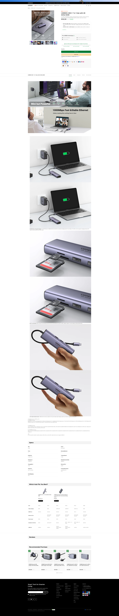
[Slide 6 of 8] (47, 43)
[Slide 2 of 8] (31, 43)
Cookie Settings (40, 609)
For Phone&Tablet (59, 595)
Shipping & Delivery (77, 592)
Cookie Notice (76, 597)
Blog (74, 600)
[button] (79, 56)
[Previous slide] (29, 25)
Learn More (64, 29)
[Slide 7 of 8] (51, 43)
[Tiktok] (33, 599)
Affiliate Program (67, 588)
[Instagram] (31, 599)
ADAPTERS (58, 592)
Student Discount (68, 590)
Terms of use (76, 589)
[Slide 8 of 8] (55, 43)
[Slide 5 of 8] (43, 43)
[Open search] (86, 5)
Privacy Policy (30, 609)
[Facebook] (29, 599)
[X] (36, 599)
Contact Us (75, 587)
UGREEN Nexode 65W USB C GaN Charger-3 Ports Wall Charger (46, 565)
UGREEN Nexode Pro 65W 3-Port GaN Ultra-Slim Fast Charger (85, 565)
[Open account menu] (88, 5)
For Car (57, 597)
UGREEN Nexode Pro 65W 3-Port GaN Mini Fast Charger (72, 565)
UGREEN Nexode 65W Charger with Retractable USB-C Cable (33, 565)
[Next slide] (57, 25)
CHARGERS (58, 587)
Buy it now (76, 54)
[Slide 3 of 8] (35, 43)
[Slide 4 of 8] (39, 43)
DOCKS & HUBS (58, 589)
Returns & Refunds (77, 595)
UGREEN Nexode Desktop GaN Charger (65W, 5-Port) (59, 565)
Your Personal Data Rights (47, 609)
